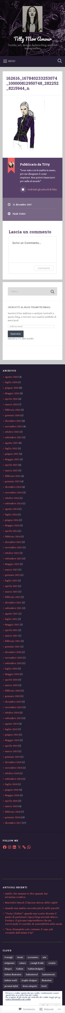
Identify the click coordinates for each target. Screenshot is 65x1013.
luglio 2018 (11, 784)
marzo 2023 (11, 569)
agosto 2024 (11, 509)
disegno (8, 969)
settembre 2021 (13, 608)
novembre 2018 (13, 767)
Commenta (44, 268)
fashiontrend (32, 974)
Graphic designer (29, 980)
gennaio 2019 (12, 756)
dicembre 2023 (13, 542)
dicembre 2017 (13, 822)
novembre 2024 (13, 492)
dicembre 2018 (13, 762)
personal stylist (11, 986)
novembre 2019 (13, 707)
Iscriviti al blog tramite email (29, 307)
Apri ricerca (59, 61)
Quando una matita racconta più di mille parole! (32, 908)
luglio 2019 (11, 729)
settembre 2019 (13, 718)
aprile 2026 (11, 398)
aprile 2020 (11, 679)
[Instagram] (9, 847)
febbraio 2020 (12, 690)
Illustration (46, 980)
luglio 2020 (11, 668)
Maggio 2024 (12, 525)
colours (22, 963)
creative (52, 963)
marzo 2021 (11, 635)
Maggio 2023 (12, 564)
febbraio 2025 (12, 476)
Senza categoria (30, 986)
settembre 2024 (13, 503)
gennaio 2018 (12, 817)
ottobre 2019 (12, 712)
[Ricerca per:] (32, 291)
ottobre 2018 (12, 773)
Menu (11, 61)
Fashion (19, 969)
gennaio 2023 (12, 575)
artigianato (9, 963)
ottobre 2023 (12, 553)
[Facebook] (5, 847)
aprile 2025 (11, 465)
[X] (19, 847)
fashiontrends (48, 974)
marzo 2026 (11, 404)
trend (43, 986)
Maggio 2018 (12, 795)
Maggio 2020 (12, 674)
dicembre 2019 (13, 701)
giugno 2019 (11, 734)
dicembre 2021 (13, 602)
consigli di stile (37, 963)
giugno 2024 (11, 520)
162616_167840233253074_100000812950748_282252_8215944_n (32, 83)
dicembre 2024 (13, 487)
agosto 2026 (11, 376)
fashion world (11, 980)
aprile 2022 (11, 586)
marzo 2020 (11, 685)
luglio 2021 (11, 619)
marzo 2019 (11, 751)
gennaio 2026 (12, 415)
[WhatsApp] (29, 847)
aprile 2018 (11, 800)
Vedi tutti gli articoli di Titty (42, 189)
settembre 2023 (13, 558)
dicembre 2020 (13, 652)
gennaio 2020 (12, 696)
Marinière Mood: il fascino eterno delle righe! (31, 902)
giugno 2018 (11, 789)
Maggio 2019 (12, 740)
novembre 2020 (13, 657)
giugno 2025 (11, 453)
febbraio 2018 (12, 811)
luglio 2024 (11, 514)
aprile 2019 (11, 745)
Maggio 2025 (12, 459)
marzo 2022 (11, 591)
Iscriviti (16, 333)
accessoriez (33, 957)
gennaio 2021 (12, 646)
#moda (20, 957)
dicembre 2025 (13, 420)
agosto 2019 (11, 723)
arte (44, 957)
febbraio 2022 (12, 597)
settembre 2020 (13, 663)
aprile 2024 (11, 531)
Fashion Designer (35, 969)
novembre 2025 (13, 426)
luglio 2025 (11, 448)
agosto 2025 (11, 442)
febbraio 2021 (12, 641)
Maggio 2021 (12, 624)
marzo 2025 (11, 470)
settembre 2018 (13, 778)
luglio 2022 (11, 580)
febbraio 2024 (12, 536)
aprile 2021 (11, 630)
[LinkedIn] (14, 847)
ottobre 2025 (12, 431)
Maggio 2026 (12, 393)
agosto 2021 (11, 613)
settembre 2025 (13, 437)
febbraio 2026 (12, 409)
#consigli (8, 957)
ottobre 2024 (12, 498)
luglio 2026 (11, 382)
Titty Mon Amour (32, 38)
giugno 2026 (11, 387)
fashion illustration (13, 974)
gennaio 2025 (12, 481)
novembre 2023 (13, 547)
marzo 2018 (11, 806)
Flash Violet (19, 214)
